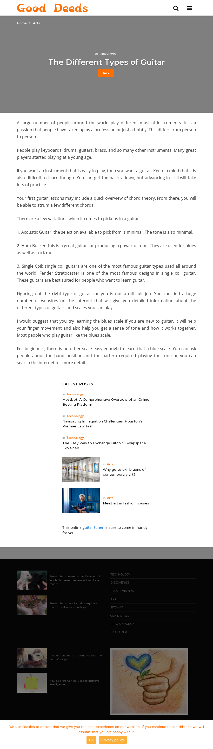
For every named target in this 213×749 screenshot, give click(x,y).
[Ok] (206, 734)
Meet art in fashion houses (126, 503)
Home (21, 23)
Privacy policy (112, 740)
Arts (106, 73)
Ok (91, 740)
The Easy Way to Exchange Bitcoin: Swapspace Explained (104, 445)
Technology (75, 394)
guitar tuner (93, 527)
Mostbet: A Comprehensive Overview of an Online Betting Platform (105, 401)
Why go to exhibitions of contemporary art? (124, 471)
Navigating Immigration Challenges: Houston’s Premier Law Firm (102, 423)
